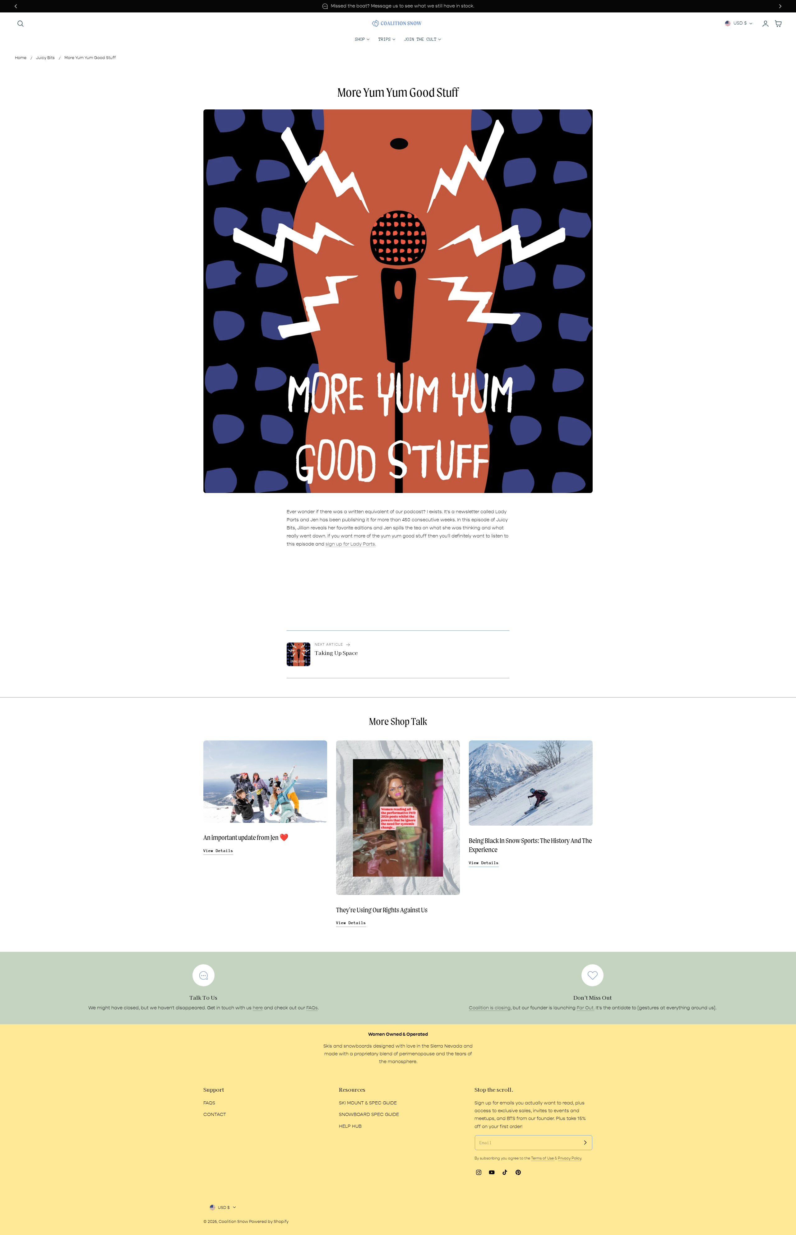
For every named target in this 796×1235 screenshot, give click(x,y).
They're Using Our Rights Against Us (382, 910)
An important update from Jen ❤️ (246, 837)
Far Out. (586, 1008)
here (258, 1008)
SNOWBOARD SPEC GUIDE (369, 1114)
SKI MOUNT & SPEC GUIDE (368, 1103)
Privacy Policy (569, 1158)
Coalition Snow (233, 1221)
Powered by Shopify (269, 1221)
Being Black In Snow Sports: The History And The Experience (530, 845)
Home (20, 57)
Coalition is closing (490, 1008)
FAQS (209, 1103)
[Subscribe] (585, 1142)
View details (218, 850)
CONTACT (214, 1114)
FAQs (312, 1008)
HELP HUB (350, 1126)
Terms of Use (543, 1158)
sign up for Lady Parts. (351, 544)
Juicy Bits (45, 57)
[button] (20, 23)
